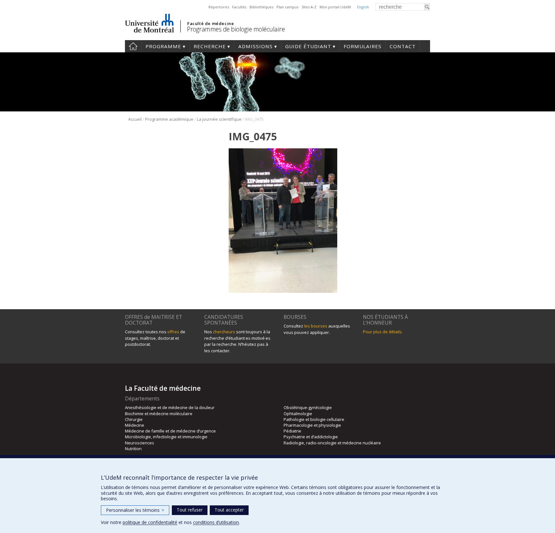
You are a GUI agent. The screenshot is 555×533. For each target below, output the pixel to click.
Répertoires (218, 6)
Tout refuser (190, 510)
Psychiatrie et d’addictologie (311, 437)
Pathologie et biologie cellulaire (314, 419)
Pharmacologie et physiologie (312, 425)
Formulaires (363, 46)
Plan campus (287, 6)
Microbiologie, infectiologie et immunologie (166, 437)
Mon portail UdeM (335, 6)
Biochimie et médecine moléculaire (158, 413)
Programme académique (169, 119)
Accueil (133, 46)
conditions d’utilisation (216, 522)
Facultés (239, 6)
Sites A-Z (309, 6)
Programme (163, 46)
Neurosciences (139, 443)
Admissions (255, 46)
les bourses (315, 326)
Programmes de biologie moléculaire (236, 29)
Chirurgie (134, 419)
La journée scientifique (219, 119)
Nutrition (133, 448)
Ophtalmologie (298, 413)
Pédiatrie (292, 431)
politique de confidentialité (150, 522)
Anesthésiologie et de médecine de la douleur (170, 407)
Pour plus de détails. (383, 332)
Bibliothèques (261, 6)
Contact (403, 46)
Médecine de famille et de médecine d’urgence (170, 431)
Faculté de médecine (210, 23)
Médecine (134, 425)
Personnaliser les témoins (135, 510)
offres (173, 332)
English (363, 6)
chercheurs (224, 332)
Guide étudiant (308, 46)
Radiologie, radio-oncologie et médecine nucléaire (332, 443)
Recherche (210, 46)
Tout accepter (229, 510)
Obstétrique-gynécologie (308, 407)
